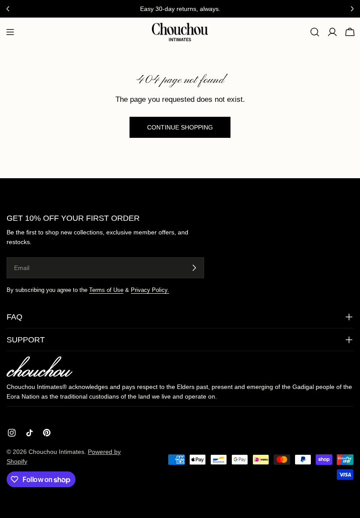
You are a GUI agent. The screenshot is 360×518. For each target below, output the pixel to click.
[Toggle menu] (10, 32)
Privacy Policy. (150, 290)
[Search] (315, 32)
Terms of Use (106, 290)
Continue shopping (180, 127)
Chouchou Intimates (56, 451)
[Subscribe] (194, 268)
